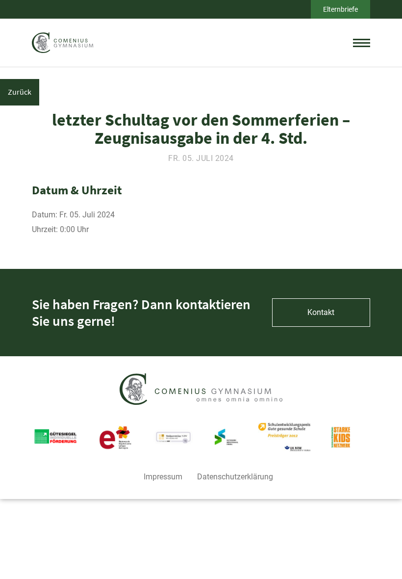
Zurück (19, 92)
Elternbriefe (340, 9)
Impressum (163, 476)
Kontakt (320, 312)
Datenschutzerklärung (235, 476)
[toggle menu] (361, 42)
